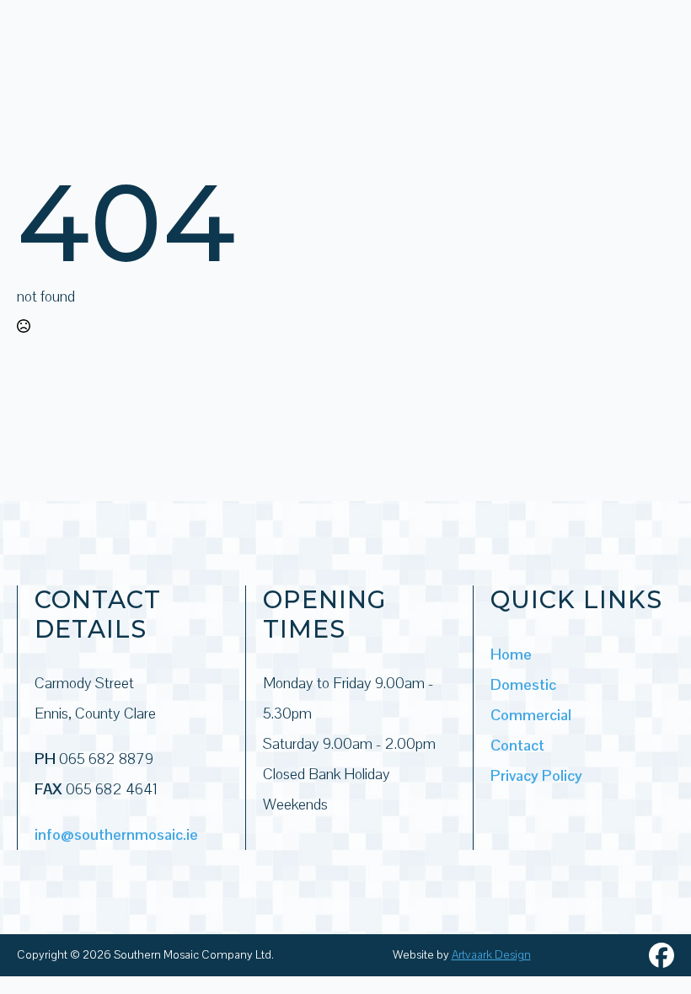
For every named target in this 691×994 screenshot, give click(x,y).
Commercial (530, 714)
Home (511, 654)
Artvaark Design (491, 954)
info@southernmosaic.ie (116, 834)
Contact (517, 745)
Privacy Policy (536, 775)
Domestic (523, 684)
